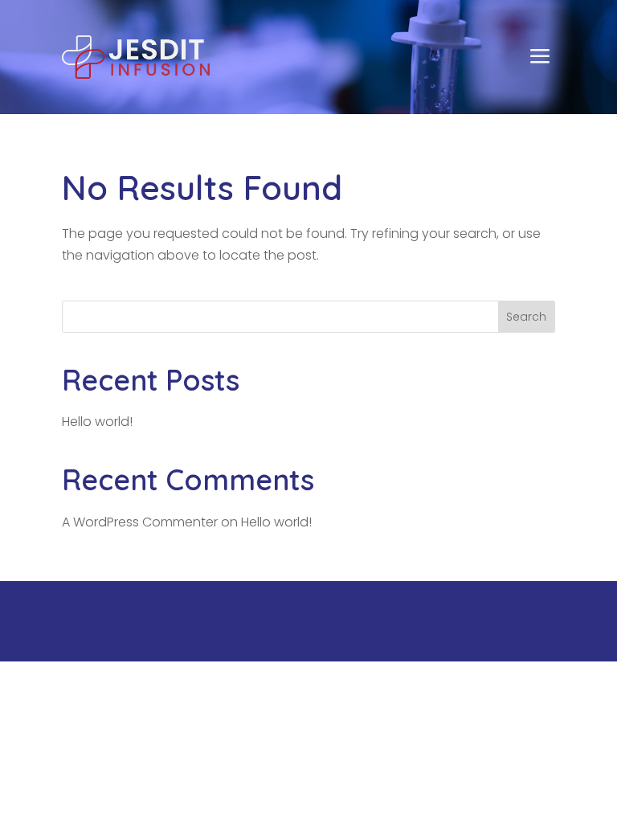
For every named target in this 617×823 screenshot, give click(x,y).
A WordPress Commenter (140, 522)
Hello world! (97, 421)
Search (526, 317)
